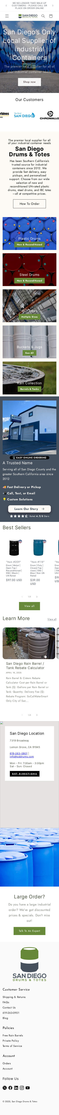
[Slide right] (36, 596)
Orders (7, 1063)
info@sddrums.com (22, 756)
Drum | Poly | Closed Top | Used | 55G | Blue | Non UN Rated (37, 570)
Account (7, 1068)
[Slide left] (22, 596)
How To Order (29, 203)
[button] (7, 16)
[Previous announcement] (6, 5)
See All (29, 353)
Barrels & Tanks (29, 389)
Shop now (29, 82)
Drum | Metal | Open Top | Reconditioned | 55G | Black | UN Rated (14, 570)
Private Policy (11, 1041)
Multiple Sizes (29, 316)
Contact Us (9, 1007)
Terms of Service (12, 1046)
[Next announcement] (52, 5)
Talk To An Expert (29, 931)
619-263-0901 (18, 753)
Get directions (24, 773)
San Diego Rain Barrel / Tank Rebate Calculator (25, 666)
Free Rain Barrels (13, 1035)
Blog (5, 1018)
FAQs (6, 1002)
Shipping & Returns (14, 997)
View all (29, 606)
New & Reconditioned (29, 244)
